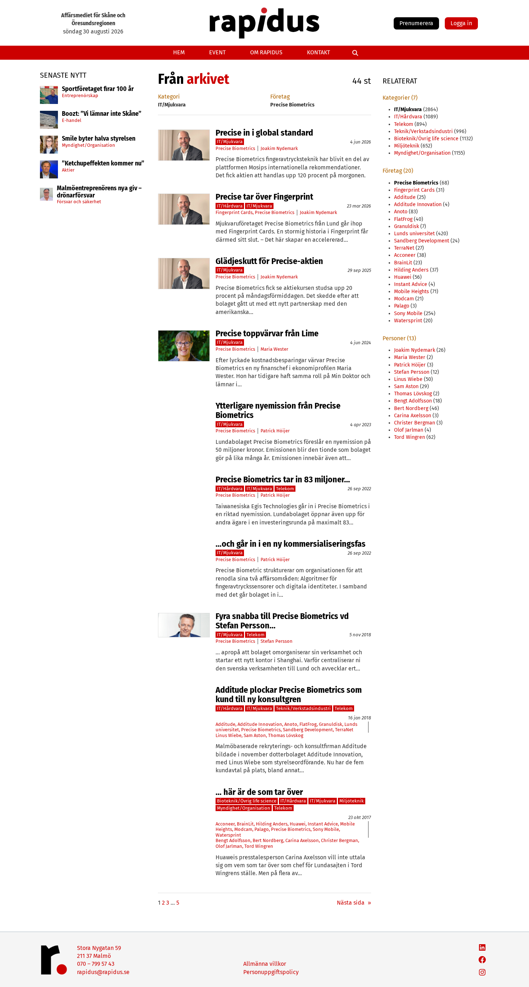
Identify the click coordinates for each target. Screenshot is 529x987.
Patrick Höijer (275, 430)
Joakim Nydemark (279, 148)
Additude (225, 724)
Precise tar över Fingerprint (264, 196)
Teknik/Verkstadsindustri (303, 708)
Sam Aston (255, 735)
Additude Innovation (260, 724)
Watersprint (228, 835)
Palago (261, 829)
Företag (280, 96)
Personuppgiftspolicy (271, 972)
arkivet (208, 79)
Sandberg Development (308, 729)
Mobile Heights (411, 291)
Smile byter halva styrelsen (98, 138)
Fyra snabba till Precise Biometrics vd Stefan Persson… (282, 621)
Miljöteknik (351, 801)
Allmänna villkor (264, 963)
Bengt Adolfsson (233, 840)
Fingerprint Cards (234, 212)
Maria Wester (274, 349)
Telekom (285, 488)
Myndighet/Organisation (88, 145)
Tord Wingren (258, 846)
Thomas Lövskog (285, 735)
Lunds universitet (414, 234)
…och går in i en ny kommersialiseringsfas (291, 544)
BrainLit (245, 824)
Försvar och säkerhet (79, 201)
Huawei (298, 824)
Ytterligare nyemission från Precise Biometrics (278, 410)
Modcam (243, 829)
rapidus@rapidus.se (103, 972)
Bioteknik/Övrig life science (246, 801)
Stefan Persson (277, 641)
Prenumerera (416, 23)
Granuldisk (330, 724)
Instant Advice (323, 824)
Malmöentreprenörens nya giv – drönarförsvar (99, 192)
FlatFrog (308, 724)
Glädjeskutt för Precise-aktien (269, 261)
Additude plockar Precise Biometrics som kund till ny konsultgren (289, 694)
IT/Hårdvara (230, 206)
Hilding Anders (272, 824)
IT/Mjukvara (230, 141)
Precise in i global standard (264, 132)
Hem (179, 52)
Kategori (169, 96)
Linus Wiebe (228, 735)
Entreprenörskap (80, 95)
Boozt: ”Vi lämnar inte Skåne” (101, 114)
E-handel (71, 120)
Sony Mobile (326, 829)
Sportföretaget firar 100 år (98, 89)
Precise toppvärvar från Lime (267, 333)
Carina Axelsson (302, 840)
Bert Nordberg (268, 840)
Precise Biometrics (235, 148)
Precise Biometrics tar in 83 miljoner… (283, 479)
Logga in (461, 23)
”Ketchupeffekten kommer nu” (103, 163)
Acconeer (225, 824)
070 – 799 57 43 (95, 963)
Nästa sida (354, 902)
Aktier (68, 170)
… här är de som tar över (259, 792)
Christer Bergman (339, 840)
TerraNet (344, 729)
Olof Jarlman (229, 846)
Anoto (290, 724)
